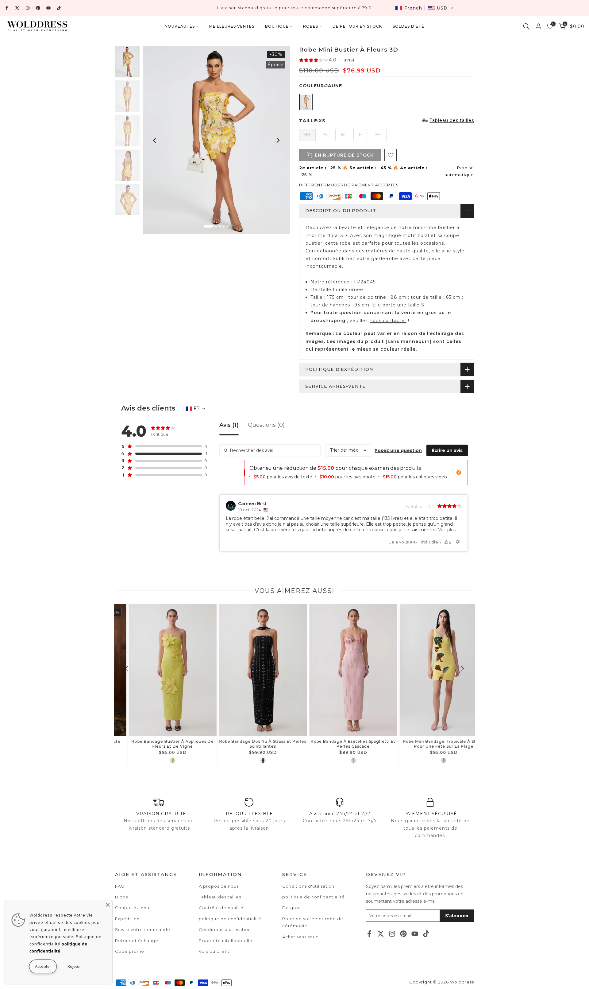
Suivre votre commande (142, 929)
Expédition (127, 918)
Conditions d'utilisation (308, 886)
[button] (424, 8)
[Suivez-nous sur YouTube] (48, 8)
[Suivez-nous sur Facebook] (7, 8)
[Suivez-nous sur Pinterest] (38, 8)
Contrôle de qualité (221, 907)
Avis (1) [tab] (229, 425)
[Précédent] (155, 140)
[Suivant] (277, 140)
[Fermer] (108, 905)
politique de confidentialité (313, 896)
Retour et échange (136, 940)
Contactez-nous (133, 907)
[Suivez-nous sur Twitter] (17, 8)
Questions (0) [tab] (266, 425)
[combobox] (348, 450)
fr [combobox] (197, 408)
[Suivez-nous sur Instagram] (27, 8)
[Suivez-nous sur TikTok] (59, 8)
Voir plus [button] (446, 529)
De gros (291, 907)
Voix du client (214, 951)
